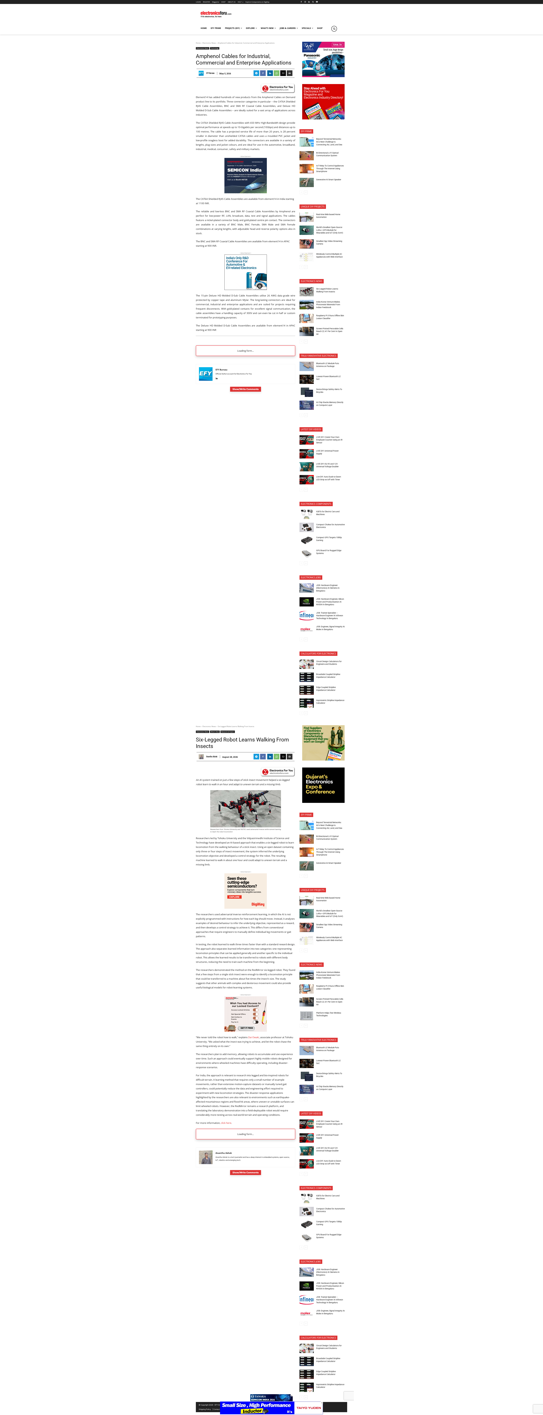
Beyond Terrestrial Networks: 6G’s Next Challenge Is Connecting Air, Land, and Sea (329, 142)
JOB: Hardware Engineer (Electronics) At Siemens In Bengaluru (328, 588)
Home (198, 43)
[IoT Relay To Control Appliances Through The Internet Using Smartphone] (306, 168)
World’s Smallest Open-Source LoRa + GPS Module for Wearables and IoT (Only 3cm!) (329, 230)
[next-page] (306, 192)
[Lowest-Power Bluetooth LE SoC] (306, 379)
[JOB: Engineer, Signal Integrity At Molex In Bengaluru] (306, 629)
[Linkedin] (309, 2)
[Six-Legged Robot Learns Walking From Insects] (306, 291)
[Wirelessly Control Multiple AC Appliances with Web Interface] (306, 257)
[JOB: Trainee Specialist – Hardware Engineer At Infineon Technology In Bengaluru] (306, 615)
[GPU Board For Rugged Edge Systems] (306, 553)
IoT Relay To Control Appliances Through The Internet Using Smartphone (330, 168)
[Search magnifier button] (334, 28)
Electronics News (209, 43)
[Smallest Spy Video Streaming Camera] (306, 244)
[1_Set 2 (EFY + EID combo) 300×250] (323, 118)
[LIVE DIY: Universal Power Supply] (306, 453)
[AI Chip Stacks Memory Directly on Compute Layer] (306, 405)
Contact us (217, 1409)
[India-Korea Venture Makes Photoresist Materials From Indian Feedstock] (306, 304)
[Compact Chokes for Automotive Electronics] (306, 527)
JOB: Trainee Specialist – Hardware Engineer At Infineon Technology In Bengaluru (329, 615)
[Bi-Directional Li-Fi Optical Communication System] (306, 155)
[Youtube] (317, 2)
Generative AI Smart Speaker (328, 179)
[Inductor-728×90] (271, 1413)
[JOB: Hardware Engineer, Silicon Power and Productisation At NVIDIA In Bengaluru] (306, 602)
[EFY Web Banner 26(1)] (245, 192)
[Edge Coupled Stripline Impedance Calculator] (306, 690)
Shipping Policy (205, 1409)
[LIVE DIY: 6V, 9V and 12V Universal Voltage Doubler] (306, 466)
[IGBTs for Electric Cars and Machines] (306, 514)
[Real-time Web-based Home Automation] (306, 217)
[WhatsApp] (276, 73)
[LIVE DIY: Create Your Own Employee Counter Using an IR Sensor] (306, 440)
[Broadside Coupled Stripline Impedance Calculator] (306, 677)
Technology (214, 48)
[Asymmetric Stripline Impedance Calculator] (306, 703)
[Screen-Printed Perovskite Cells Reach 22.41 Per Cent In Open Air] (306, 331)
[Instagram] (305, 2)
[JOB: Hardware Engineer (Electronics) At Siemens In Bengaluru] (306, 588)
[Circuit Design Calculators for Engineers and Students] (306, 664)
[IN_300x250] (323, 76)
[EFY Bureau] (202, 73)
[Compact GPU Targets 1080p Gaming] (306, 540)
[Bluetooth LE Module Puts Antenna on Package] (306, 366)
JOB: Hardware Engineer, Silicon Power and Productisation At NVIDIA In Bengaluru (330, 602)
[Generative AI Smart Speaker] (306, 182)
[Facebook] (301, 2)
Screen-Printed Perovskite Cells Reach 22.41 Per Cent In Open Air (329, 331)
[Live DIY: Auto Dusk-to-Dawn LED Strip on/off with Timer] (306, 479)
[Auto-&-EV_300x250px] (245, 289)
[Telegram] (256, 73)
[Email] (283, 73)
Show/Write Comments (245, 389)
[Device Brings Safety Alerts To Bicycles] (306, 392)
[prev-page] (301, 192)
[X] (313, 2)
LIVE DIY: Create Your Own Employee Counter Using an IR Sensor (329, 440)
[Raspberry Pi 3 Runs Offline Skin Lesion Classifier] (306, 318)
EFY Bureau (210, 73)
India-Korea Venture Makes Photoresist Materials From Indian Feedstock (328, 304)
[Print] (289, 73)
